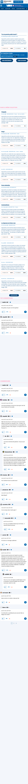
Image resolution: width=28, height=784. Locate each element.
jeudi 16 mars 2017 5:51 (8, 521)
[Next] (16, 623)
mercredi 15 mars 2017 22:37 (7, 478)
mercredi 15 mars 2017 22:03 (7, 305)
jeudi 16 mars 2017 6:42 (6, 553)
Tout (2, 8)
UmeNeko (4, 400)
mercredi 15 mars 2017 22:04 (7, 403)
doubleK (4, 549)
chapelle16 (5, 317)
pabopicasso (5, 489)
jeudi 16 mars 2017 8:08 (8, 577)
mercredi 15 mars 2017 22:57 (7, 493)
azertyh (4, 535)
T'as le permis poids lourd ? (9, 34)
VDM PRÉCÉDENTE (6, 60)
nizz (6, 436)
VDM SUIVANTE (22, 60)
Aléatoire (7, 8)
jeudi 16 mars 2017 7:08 (6, 596)
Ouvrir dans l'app (18, 1)
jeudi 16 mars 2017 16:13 (8, 455)
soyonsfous (5, 504)
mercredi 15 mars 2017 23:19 (6, 507)
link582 (4, 302)
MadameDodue (8, 452)
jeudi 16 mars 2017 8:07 (8, 439)
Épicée (13, 8)
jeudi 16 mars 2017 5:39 (5, 538)
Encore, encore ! (14, 295)
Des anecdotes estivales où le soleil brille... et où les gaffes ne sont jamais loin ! (12, 55)
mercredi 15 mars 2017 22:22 (7, 320)
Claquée (3, 112)
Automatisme (5, 205)
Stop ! (3, 131)
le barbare (4, 475)
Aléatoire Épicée (20, 8)
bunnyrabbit (8, 518)
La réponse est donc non (8, 223)
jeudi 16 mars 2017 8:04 (6, 610)
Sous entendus (5, 185)
